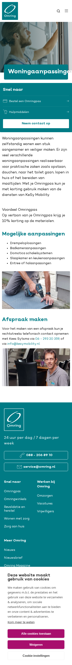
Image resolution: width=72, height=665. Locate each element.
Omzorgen (45, 495)
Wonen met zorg (16, 518)
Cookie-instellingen (36, 655)
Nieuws (9, 550)
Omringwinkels (15, 499)
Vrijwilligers (45, 511)
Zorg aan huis (14, 526)
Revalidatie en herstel (14, 509)
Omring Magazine (17, 565)
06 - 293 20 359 (47, 339)
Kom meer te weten (21, 622)
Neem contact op (36, 123)
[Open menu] (66, 11)
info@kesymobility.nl (23, 344)
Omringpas (12, 491)
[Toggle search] (58, 11)
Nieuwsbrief (13, 558)
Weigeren (36, 644)
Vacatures (45, 503)
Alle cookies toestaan (36, 633)
